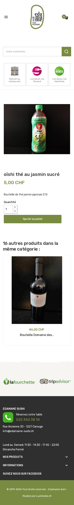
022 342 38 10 (28, 420)
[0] (67, 18)
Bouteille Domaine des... (37, 335)
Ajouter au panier (33, 219)
